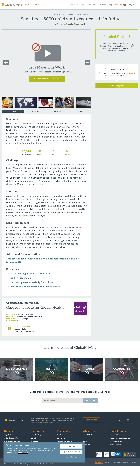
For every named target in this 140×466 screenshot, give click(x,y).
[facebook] (109, 420)
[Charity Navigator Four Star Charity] (100, 454)
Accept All (71, 446)
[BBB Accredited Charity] (117, 454)
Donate (35, 4)
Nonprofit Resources (117, 435)
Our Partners (61, 438)
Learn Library (117, 431)
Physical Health (58, 14)
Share (80, 111)
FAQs (85, 441)
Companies (92, 5)
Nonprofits (81, 5)
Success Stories (115, 445)
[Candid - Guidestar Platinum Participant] (107, 454)
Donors (8, 431)
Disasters (102, 5)
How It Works (88, 435)
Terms (119, 462)
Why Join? (34, 438)
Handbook (34, 441)
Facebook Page (22, 319)
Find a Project (116, 86)
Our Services (61, 435)
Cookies (113, 462)
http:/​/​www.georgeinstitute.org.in (30, 273)
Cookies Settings (71, 457)
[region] (44, 452)
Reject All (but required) (71, 452)
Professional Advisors (12, 441)
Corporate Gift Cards (64, 441)
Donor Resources (115, 441)
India (70, 14)
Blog (110, 5)
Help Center (91, 420)
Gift (120, 5)
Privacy (107, 462)
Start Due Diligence (38, 435)
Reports (35, 111)
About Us (89, 431)
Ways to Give (8, 435)
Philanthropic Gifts (11, 438)
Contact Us (87, 445)
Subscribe (90, 400)
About (72, 5)
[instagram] (119, 420)
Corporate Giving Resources (119, 438)
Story (13, 111)
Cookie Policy (23, 452)
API (130, 462)
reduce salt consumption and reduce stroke (35, 286)
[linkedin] (128, 420)
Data (134, 462)
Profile (20, 321)
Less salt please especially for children (32, 282)
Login (131, 4)
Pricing (125, 462)
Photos (57, 111)
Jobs (84, 438)
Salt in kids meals (21, 277)
